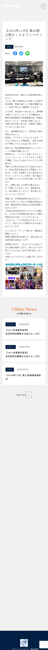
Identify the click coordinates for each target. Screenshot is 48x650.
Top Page (4, 17)
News (12, 19)
